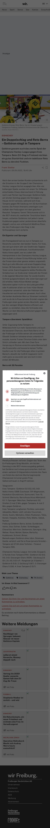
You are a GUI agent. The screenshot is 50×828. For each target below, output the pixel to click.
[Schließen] (44, 373)
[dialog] (25, 414)
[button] (25, 406)
